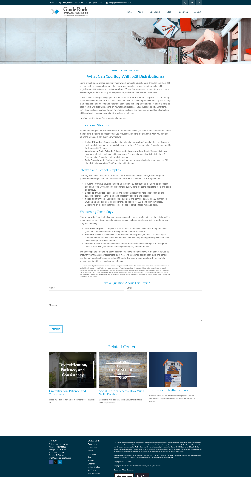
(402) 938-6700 (95, 2)
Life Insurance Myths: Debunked (169, 390)
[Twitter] (185, 2)
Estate (90, 450)
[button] (129, 11)
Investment (92, 447)
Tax (89, 457)
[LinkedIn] (192, 2)
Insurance (92, 454)
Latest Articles (94, 467)
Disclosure (117, 470)
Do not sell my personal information (162, 457)
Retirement (92, 444)
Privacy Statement (127, 470)
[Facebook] (199, 2)
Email (129, 287)
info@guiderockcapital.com (120, 2)
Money (91, 460)
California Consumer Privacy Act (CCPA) (180, 455)
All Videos (92, 470)
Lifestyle (91, 463)
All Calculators (94, 473)
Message (53, 305)
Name (52, 287)
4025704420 (61, 447)
